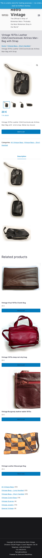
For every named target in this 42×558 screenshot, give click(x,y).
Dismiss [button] (27, 6)
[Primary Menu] (38, 15)
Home (4, 46)
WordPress (28, 554)
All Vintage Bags (17, 142)
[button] (37, 65)
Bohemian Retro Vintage (20, 9)
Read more (21, 474)
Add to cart (21, 132)
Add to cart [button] (21, 310)
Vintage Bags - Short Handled (18, 46)
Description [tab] (21, 156)
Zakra (20, 554)
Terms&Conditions (21, 552)
